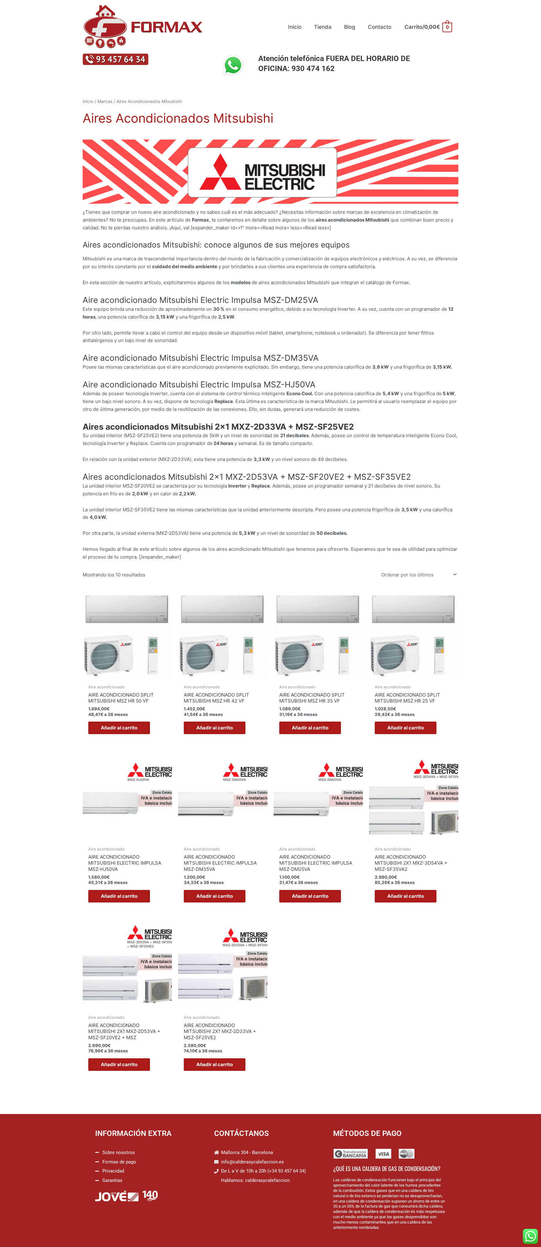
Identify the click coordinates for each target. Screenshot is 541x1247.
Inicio (88, 101)
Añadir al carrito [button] (119, 728)
